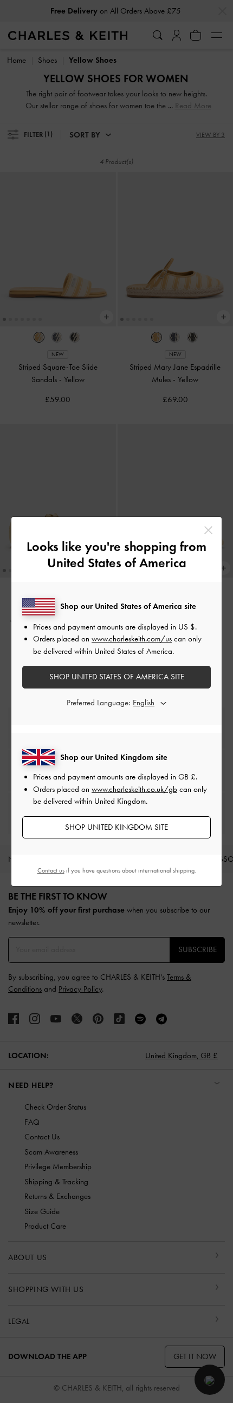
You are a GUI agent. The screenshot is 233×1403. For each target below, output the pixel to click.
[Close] (208, 530)
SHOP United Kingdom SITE (116, 827)
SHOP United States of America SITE (116, 676)
